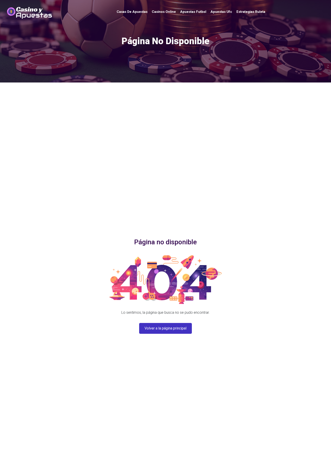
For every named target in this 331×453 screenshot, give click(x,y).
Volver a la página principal (165, 328)
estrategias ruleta (250, 12)
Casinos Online (164, 12)
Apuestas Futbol (193, 12)
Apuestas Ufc (221, 12)
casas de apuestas (132, 12)
